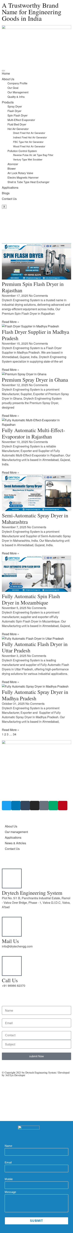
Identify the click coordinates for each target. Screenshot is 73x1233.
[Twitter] (6, 805)
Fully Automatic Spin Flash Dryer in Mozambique (31, 599)
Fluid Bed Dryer (16, 124)
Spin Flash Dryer (17, 115)
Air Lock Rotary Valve (20, 173)
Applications (10, 187)
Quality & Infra (16, 97)
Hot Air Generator (18, 129)
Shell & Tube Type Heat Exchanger (28, 182)
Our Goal (12, 88)
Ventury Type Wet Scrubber (27, 159)
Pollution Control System (22, 151)
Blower (11, 168)
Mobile (9, 1179)
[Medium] (53, 805)
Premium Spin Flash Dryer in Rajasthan (33, 287)
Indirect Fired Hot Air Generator (30, 137)
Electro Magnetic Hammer (23, 177)
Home (6, 73)
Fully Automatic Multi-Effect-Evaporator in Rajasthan (33, 433)
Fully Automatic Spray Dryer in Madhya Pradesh (35, 695)
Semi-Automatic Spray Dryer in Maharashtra (35, 518)
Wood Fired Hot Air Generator (29, 146)
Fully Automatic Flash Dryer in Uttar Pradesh (35, 647)
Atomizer (12, 164)
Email (8, 1162)
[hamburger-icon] (3, 70)
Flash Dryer (14, 111)
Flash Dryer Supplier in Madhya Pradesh (35, 335)
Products (8, 102)
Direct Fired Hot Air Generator (29, 133)
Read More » (10, 322)
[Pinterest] (62, 805)
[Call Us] (12, 966)
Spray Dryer (14, 106)
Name (8, 1145)
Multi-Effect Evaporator (21, 120)
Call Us (10, 980)
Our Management (17, 92)
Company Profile (17, 83)
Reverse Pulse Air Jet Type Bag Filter (33, 155)
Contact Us (9, 199)
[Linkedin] (16, 805)
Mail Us (10, 940)
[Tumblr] (25, 805)
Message (10, 1192)
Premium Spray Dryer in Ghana (35, 379)
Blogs (6, 193)
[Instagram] (34, 805)
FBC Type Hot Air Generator (28, 142)
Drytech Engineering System (32, 892)
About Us (8, 79)
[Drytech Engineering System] (12, 878)
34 (14, 734)
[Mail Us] (12, 927)
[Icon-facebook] (44, 805)
